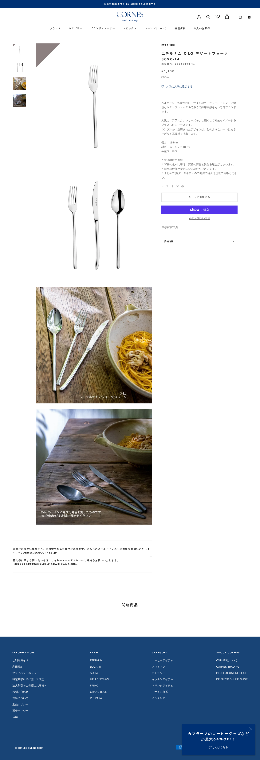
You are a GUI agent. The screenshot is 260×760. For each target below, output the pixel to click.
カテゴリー (75, 28)
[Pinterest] (182, 186)
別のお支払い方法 (199, 218)
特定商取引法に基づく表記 (28, 679)
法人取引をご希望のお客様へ (29, 685)
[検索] (208, 17)
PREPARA (96, 698)
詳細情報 (168, 241)
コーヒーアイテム (162, 660)
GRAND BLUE (98, 692)
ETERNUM (96, 660)
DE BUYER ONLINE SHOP (232, 679)
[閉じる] (250, 729)
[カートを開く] (227, 16)
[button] (177, 87)
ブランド (55, 28)
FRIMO (94, 685)
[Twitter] (177, 186)
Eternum (168, 45)
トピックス (130, 28)
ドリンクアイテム (162, 685)
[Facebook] (172, 186)
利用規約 (17, 667)
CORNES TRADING (227, 667)
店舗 (15, 717)
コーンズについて (156, 28)
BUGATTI (95, 667)
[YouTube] (249, 17)
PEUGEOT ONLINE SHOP (231, 673)
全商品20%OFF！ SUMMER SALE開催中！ (130, 4)
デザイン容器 (160, 692)
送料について (20, 698)
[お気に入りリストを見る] (218, 16)
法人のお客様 (202, 28)
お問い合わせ (20, 692)
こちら (224, 747)
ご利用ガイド (20, 660)
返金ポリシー (20, 711)
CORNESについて (227, 660)
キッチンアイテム (162, 679)
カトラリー (158, 673)
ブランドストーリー (102, 28)
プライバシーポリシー (25, 673)
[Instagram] (240, 17)
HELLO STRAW (99, 679)
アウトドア (158, 667)
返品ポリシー (20, 704)
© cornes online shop (29, 748)
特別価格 (180, 28)
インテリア (158, 698)
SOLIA (94, 673)
